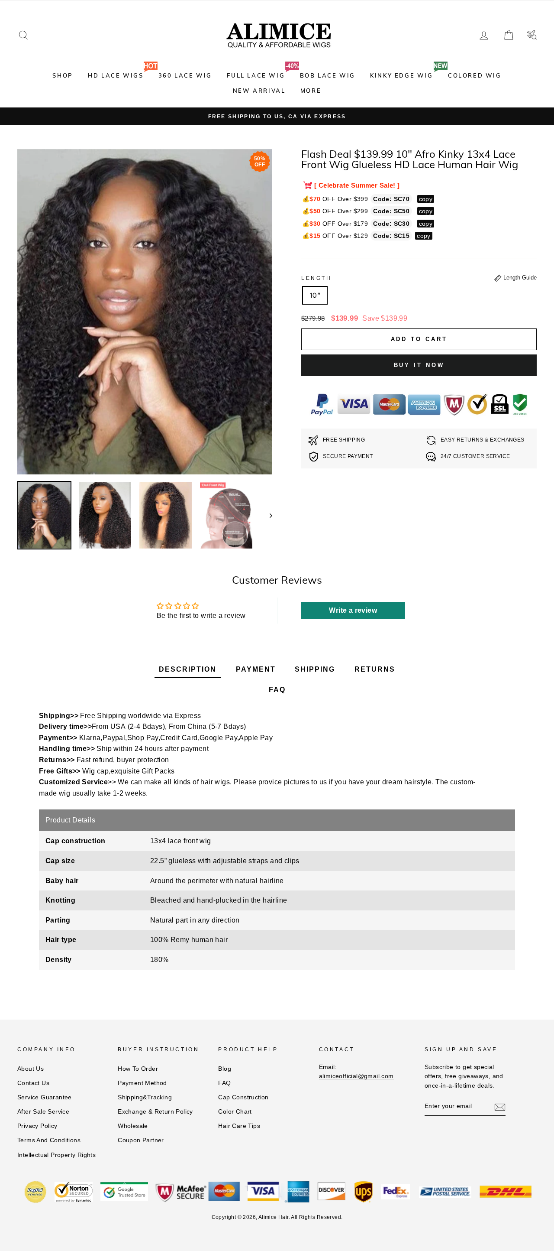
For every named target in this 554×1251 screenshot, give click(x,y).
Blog (224, 1069)
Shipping (315, 669)
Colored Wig (475, 75)
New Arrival (259, 90)
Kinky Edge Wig (401, 75)
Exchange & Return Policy (155, 1111)
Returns (374, 669)
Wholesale (133, 1126)
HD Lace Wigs (115, 75)
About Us (30, 1069)
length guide (519, 277)
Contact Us (33, 1083)
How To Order (138, 1069)
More (310, 90)
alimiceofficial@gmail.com (356, 1076)
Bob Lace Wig (327, 75)
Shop (62, 75)
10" (314, 295)
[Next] (266, 515)
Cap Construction (243, 1097)
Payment (256, 669)
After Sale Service (43, 1111)
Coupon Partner (141, 1140)
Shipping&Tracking (145, 1097)
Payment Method (142, 1083)
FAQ (277, 689)
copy (426, 198)
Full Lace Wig (256, 75)
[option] (277, 116)
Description (187, 669)
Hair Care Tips (239, 1126)
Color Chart (234, 1111)
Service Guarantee (44, 1097)
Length (316, 278)
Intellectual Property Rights (56, 1155)
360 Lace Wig (185, 75)
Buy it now (419, 365)
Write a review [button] (353, 610)
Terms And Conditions (49, 1140)
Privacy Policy (37, 1126)
